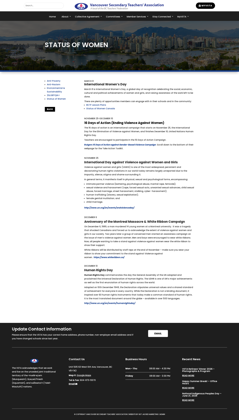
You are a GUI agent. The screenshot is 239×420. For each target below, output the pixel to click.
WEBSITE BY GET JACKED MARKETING (143, 414)
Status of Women (56, 98)
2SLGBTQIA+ (53, 95)
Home (52, 16)
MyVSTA (207, 5)
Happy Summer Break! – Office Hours (199, 382)
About (65, 16)
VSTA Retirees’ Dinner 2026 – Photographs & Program (198, 370)
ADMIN (162, 414)
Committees (113, 16)
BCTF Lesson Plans (96, 104)
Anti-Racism (53, 84)
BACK (50, 109)
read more (188, 375)
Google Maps (84, 375)
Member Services (136, 16)
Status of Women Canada (100, 108)
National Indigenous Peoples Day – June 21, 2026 (201, 394)
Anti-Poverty (53, 80)
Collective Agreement (87, 16)
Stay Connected (161, 16)
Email (158, 333)
